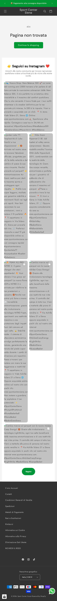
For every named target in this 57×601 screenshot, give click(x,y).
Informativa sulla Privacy (15, 536)
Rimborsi (9, 524)
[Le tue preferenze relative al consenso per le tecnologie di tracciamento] (4, 596)
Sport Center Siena (24, 596)
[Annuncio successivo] (52, 3)
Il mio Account (11, 488)
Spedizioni (10, 506)
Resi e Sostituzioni (13, 518)
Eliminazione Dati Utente (15, 542)
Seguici (28, 471)
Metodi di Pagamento (14, 512)
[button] (5, 11)
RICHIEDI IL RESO (13, 548)
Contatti (8, 494)
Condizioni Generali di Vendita (18, 500)
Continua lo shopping (28, 45)
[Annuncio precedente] (5, 3)
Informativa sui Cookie (15, 530)
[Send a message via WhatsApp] (52, 591)
